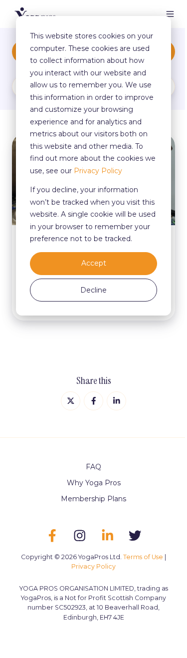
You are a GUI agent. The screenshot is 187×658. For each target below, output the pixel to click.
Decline (93, 290)
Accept (93, 263)
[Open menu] (170, 14)
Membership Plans (93, 498)
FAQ (93, 466)
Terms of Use (143, 557)
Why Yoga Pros (94, 482)
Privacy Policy (98, 170)
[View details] (52, 535)
